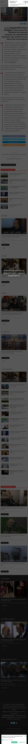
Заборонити (22, 742)
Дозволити (14, 742)
